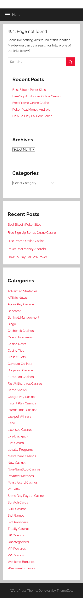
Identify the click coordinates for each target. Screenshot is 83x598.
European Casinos (21, 377)
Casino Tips (16, 350)
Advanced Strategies (22, 291)
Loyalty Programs (20, 449)
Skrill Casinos (17, 509)
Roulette (14, 489)
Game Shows (17, 390)
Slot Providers (18, 522)
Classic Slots (17, 357)
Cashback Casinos (21, 331)
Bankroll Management (23, 317)
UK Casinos (16, 535)
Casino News (17, 344)
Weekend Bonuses (21, 562)
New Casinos (17, 463)
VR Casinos (16, 555)
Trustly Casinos (19, 529)
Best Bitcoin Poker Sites (29, 90)
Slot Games (16, 515)
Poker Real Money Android (31, 109)
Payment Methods (21, 476)
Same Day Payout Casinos (26, 496)
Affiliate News (17, 298)
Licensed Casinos (20, 430)
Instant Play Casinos (22, 403)
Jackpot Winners (19, 416)
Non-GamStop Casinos (24, 469)
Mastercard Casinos (22, 456)
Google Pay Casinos (22, 397)
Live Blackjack (18, 436)
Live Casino (16, 443)
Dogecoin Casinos (20, 370)
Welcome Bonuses (21, 568)
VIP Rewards (17, 548)
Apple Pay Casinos (21, 304)
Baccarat (14, 311)
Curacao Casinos (20, 364)
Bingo (12, 324)
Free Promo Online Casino (30, 103)
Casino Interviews (20, 337)
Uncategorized (18, 542)
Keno (11, 423)
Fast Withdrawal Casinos (25, 383)
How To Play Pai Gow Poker (32, 116)
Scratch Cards (18, 502)
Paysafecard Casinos (23, 482)
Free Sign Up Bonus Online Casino (36, 96)
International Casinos (22, 410)
